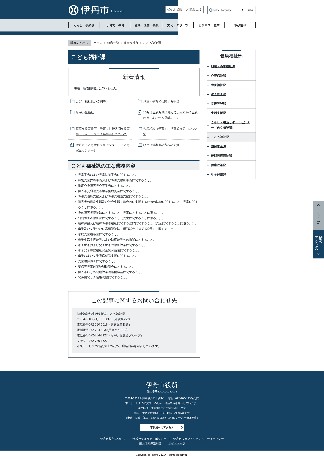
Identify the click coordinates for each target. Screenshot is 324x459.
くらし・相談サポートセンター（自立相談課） (230, 125)
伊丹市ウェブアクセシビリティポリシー (198, 438)
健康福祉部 (131, 42)
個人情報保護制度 (150, 443)
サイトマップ (176, 443)
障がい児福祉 (85, 112)
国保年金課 (218, 146)
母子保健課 (218, 174)
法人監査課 (218, 94)
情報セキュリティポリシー (149, 438)
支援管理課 (218, 103)
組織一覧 (113, 42)
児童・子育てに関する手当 (161, 101)
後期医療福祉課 (221, 155)
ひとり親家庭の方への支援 (161, 145)
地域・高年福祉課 (223, 66)
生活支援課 (218, 113)
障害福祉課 (218, 85)
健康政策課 (218, 165)
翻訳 (250, 10)
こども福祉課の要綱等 (91, 101)
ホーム (98, 42)
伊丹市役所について (113, 438)
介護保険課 (218, 75)
